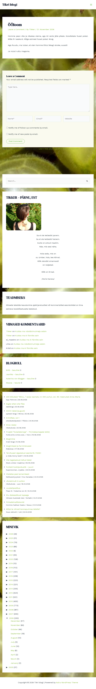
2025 (11, 538)
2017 (11, 572)
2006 (11, 618)
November (15, 625)
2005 (11, 667)
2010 (11, 601)
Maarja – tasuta (13, 383)
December (15, 621)
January (14, 663)
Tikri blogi (9, 4)
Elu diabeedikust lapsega (17, 495)
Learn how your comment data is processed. (59, 149)
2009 (11, 605)
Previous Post (10, 64)
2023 (11, 546)
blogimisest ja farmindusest (18, 446)
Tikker (9, 331)
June (13, 646)
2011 (11, 597)
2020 (11, 559)
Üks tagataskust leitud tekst (18, 460)
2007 (11, 614)
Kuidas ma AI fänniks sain (27, 335)
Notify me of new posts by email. (23, 134)
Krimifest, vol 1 (12, 418)
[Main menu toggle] (91, 4)
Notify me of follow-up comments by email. (28, 128)
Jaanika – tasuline (14, 374)
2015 (11, 580)
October (14, 629)
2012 (11, 593)
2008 (11, 610)
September (16, 633)
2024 (11, 542)
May (12, 650)
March (14, 659)
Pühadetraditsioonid (15, 502)
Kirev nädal (11, 425)
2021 (11, 555)
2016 (11, 576)
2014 (11, 584)
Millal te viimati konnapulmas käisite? (23, 509)
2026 (11, 534)
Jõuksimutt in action (15, 481)
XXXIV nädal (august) (15, 411)
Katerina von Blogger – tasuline (20, 378)
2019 (11, 563)
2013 (11, 589)
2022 (11, 551)
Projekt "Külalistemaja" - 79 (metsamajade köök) (28, 432)
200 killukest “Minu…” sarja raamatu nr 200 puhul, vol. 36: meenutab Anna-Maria (43, 397)
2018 (11, 568)
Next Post (87, 64)
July (13, 642)
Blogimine (10, 439)
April (13, 655)
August (14, 638)
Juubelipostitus (13, 488)
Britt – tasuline (12, 370)
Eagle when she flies (15, 404)
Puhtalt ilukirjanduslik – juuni (19, 467)
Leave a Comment (16, 29)
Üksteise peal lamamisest (17, 474)
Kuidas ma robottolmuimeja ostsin (30, 331)
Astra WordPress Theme (67, 682)
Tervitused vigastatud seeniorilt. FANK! (23, 453)
